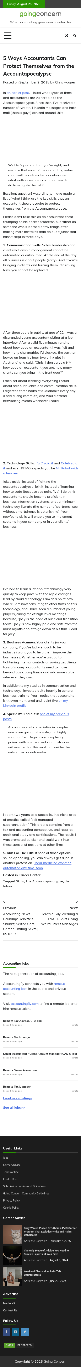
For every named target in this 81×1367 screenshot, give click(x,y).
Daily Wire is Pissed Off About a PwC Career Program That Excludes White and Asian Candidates (50, 1231)
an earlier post (18, 93)
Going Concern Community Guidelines (26, 1193)
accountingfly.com (25, 1003)
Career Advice (12, 1165)
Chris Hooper (65, 82)
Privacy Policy (11, 1200)
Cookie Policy (11, 1207)
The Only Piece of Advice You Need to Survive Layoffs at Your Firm (46, 1252)
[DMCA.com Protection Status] (18, 1347)
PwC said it (44, 463)
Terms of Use (11, 1172)
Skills (20, 881)
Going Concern (55, 1361)
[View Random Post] (66, 35)
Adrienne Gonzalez (35, 1241)
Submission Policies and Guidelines (24, 1186)
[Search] (75, 35)
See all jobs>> (14, 1107)
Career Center (29, 875)
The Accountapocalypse (44, 881)
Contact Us (9, 1179)
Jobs (5, 1157)
